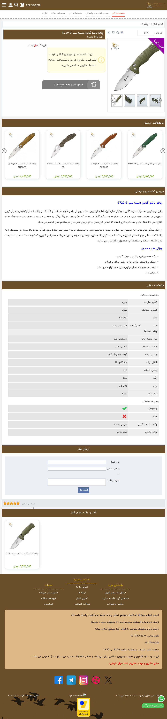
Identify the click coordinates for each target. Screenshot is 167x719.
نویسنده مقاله (48, 598)
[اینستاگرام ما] (83, 680)
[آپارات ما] (95, 680)
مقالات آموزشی (82, 604)
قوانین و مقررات (115, 604)
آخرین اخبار (82, 598)
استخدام (48, 604)
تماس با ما (82, 587)
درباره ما (82, 592)
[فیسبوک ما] (58, 680)
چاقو (146, 24)
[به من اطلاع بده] (122, 32)
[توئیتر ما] (108, 680)
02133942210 (33, 5)
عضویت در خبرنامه (48, 592)
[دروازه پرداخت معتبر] (83, 716)
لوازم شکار (157, 24)
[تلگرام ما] (71, 680)
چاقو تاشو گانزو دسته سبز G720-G (83, 33)
